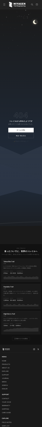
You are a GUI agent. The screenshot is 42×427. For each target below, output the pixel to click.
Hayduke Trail (8, 287)
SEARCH (5, 385)
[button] (4, 4)
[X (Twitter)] (38, 349)
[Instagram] (34, 349)
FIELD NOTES (7, 422)
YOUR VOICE (6, 402)
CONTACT (5, 398)
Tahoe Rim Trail (9, 261)
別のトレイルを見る (22, 338)
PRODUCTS (6, 364)
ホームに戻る (21, 130)
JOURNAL (5, 378)
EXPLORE (5, 371)
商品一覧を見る (21, 135)
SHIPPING (5, 409)
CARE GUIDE (6, 412)
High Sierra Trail (9, 314)
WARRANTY (6, 405)
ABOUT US (6, 368)
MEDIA (4, 382)
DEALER (5, 389)
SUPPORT (5, 375)
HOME (4, 361)
